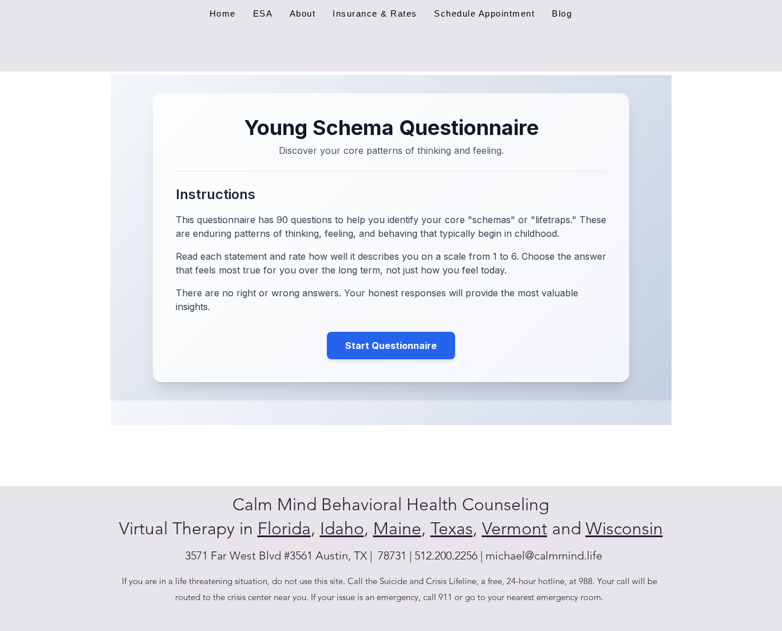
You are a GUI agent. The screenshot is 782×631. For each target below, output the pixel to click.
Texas (452, 528)
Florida (284, 528)
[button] (374, 13)
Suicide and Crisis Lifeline (428, 581)
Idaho (342, 528)
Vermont (514, 528)
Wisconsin (624, 528)
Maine (397, 528)
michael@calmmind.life (543, 555)
